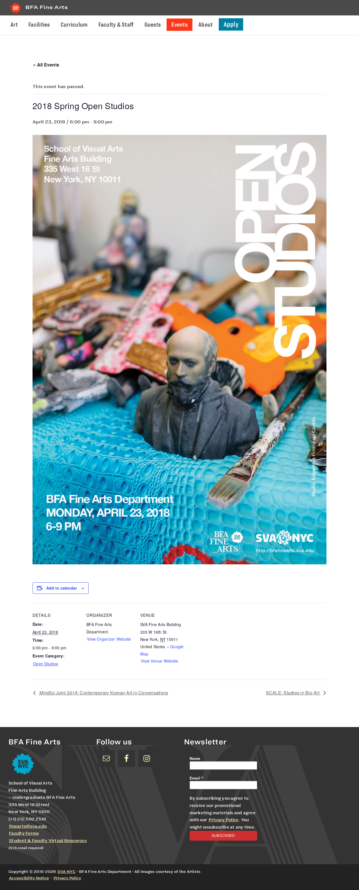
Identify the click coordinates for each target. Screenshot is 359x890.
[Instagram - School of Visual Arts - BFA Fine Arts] (146, 758)
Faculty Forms (24, 833)
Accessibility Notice (29, 877)
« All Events (46, 64)
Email (196, 778)
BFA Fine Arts (46, 7)
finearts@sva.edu (28, 826)
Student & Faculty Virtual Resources (48, 840)
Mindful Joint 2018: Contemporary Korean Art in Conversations (103, 692)
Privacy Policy (224, 820)
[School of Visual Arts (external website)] (15, 13)
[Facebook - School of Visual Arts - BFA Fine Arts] (126, 758)
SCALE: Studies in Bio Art (293, 692)
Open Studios (45, 663)
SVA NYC (66, 871)
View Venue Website (159, 661)
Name (195, 758)
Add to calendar (61, 588)
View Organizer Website (109, 639)
